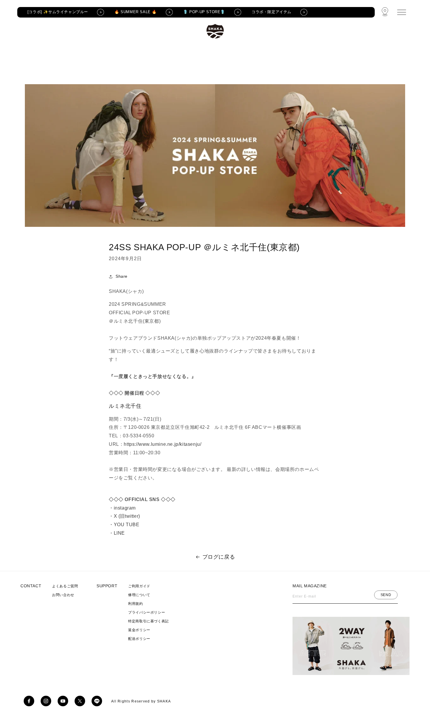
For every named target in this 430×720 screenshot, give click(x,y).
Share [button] (122, 276)
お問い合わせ (63, 595)
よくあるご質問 (65, 586)
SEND (386, 595)
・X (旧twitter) (124, 516)
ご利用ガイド (139, 586)
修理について (139, 595)
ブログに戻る (218, 557)
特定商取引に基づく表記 (148, 621)
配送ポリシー (139, 639)
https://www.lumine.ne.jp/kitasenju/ (162, 444)
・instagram (122, 507)
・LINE (117, 533)
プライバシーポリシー (146, 612)
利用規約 (135, 604)
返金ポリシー (139, 630)
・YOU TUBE (124, 524)
